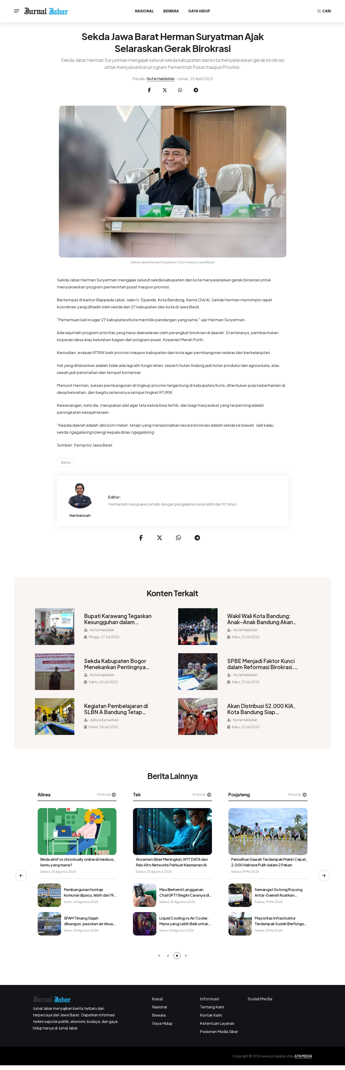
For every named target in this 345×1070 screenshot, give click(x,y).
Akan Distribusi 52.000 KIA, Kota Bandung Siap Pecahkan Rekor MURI (261, 709)
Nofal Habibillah (161, 78)
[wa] (180, 90)
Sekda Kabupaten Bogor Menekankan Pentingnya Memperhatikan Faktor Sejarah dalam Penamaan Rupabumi (115, 664)
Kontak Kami (211, 1015)
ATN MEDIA (303, 1056)
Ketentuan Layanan (217, 1023)
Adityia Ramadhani (104, 720)
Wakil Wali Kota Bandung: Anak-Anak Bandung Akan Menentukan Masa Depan (260, 619)
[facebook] (149, 90)
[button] (21, 875)
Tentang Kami (212, 1006)
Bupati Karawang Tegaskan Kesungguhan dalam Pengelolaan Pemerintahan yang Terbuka (118, 619)
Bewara (171, 11)
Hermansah (80, 515)
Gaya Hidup (199, 11)
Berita (66, 462)
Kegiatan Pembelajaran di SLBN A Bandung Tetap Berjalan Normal (116, 709)
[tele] (196, 90)
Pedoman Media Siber (219, 1031)
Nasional (144, 11)
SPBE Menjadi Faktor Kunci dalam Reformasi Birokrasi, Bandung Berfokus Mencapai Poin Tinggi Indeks (263, 664)
